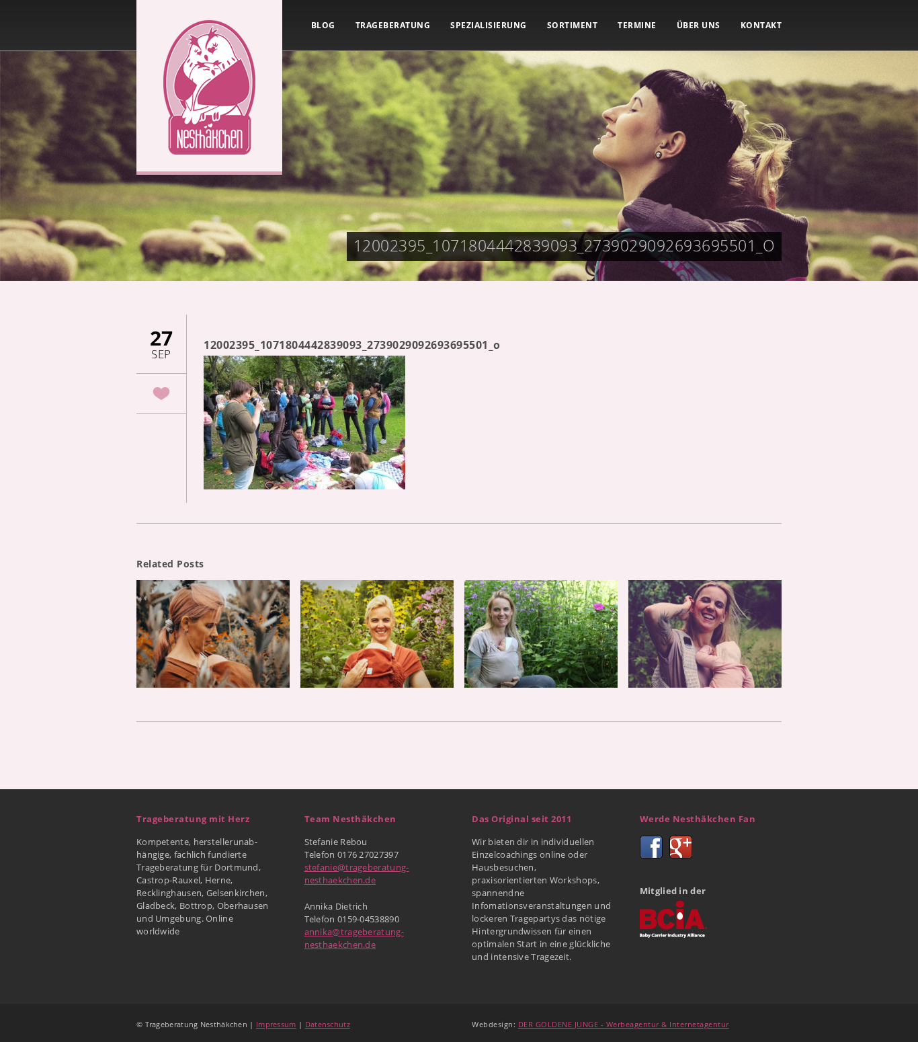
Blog (323, 25)
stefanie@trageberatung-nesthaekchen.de (356, 873)
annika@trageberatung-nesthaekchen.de (354, 938)
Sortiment (572, 25)
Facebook (651, 847)
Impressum (276, 1024)
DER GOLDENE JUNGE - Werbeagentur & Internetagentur (623, 1024)
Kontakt (761, 25)
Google (680, 847)
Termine (637, 25)
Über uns (698, 25)
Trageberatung (393, 25)
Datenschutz (327, 1024)
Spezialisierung (488, 25)
